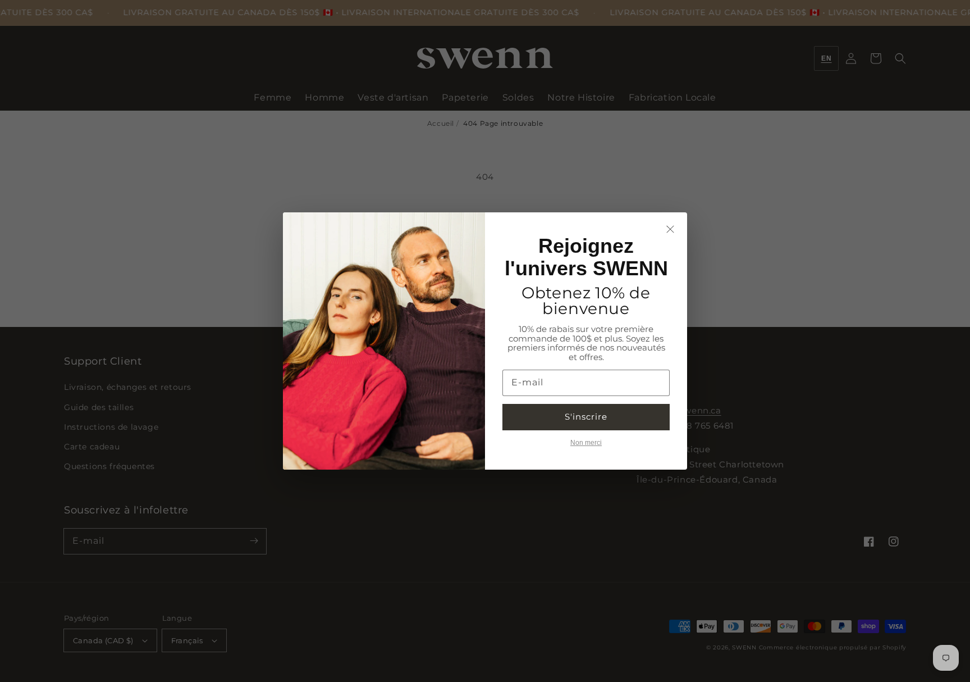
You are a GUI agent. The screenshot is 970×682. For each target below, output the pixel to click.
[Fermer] (670, 229)
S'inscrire (586, 416)
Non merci (586, 443)
